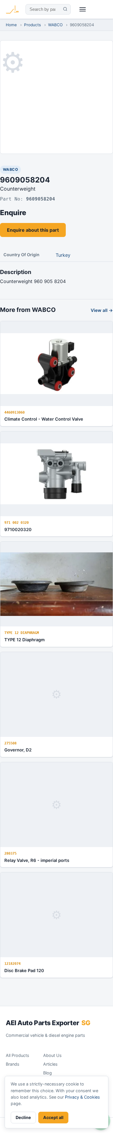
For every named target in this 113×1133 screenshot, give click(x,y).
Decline (23, 1117)
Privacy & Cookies (82, 1097)
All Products (17, 1055)
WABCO (55, 24)
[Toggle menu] (83, 9)
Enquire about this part (33, 230)
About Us (52, 1055)
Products (32, 24)
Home (11, 24)
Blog (47, 1072)
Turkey (63, 255)
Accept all (53, 1117)
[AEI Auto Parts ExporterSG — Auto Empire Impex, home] (12, 9)
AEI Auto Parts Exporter (48, 1023)
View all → (102, 310)
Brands (12, 1064)
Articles (50, 1064)
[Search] (65, 9)
